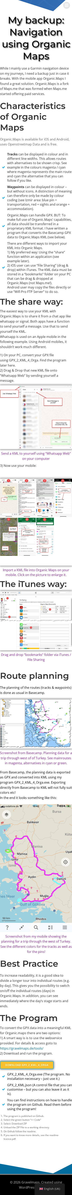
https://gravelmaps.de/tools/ (21, 1048)
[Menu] (66, 5)
